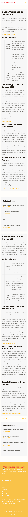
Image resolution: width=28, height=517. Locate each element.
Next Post (24, 194)
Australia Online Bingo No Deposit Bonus (11, 413)
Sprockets (4, 489)
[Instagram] (5, 476)
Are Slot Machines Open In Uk (8, 343)
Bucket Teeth (5, 484)
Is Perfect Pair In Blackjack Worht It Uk (14, 218)
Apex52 (16, 514)
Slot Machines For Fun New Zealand (13, 205)
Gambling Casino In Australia (11, 225)
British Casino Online (6, 121)
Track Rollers (5, 485)
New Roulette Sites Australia (8, 34)
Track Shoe (4, 493)
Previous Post (4, 194)
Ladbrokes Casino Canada (11, 211)
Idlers (3, 487)
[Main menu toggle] (25, 2)
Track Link (4, 491)
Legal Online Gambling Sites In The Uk (10, 188)
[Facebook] (2, 476)
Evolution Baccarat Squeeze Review (10, 379)
